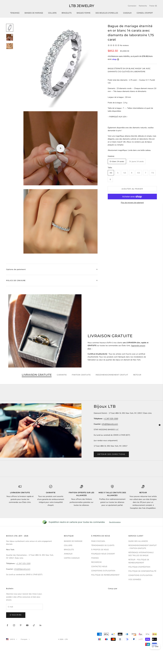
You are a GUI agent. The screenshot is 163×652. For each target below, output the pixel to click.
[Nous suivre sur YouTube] (27, 625)
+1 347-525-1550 (111, 418)
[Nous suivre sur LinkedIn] (40, 625)
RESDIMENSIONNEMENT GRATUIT (112, 375)
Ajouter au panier (132, 189)
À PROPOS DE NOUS (100, 549)
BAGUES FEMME (83, 13)
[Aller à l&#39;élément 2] (9, 37)
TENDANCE (14, 13)
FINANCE (95, 558)
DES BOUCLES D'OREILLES (107, 13)
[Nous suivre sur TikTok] (34, 625)
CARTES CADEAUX (72, 558)
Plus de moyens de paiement (132, 203)
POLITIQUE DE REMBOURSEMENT (105, 575)
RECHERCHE (96, 562)
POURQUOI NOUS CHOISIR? (103, 554)
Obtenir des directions (111, 454)
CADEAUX (127, 13)
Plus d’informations (115, 522)
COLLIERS (52, 13)
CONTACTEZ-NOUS (99, 566)
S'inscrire (16, 615)
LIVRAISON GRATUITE (37, 375)
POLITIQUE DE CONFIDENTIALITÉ (142, 571)
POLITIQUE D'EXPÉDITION (139, 567)
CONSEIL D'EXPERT (145, 13)
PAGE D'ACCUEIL (98, 541)
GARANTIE (62, 375)
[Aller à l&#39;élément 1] (9, 28)
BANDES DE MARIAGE (34, 13)
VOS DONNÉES (134, 579)
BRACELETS (67, 13)
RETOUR (137, 375)
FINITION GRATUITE (81, 375)
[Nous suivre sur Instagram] (14, 625)
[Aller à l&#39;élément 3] (9, 46)
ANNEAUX (68, 554)
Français (24, 639)
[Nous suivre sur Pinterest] (20, 625)
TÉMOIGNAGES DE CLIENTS (102, 545)
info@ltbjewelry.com (110, 424)
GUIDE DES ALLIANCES (138, 541)
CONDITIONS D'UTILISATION (103, 571)
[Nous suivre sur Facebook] (7, 625)
